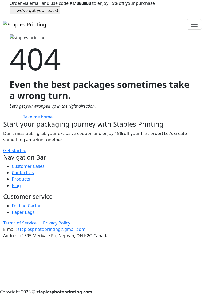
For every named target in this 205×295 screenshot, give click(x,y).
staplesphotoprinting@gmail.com (51, 229)
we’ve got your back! (37, 10)
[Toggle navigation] (194, 24)
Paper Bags (23, 212)
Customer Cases (28, 166)
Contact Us (23, 173)
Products (21, 179)
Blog (16, 185)
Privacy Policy (56, 223)
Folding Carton (27, 206)
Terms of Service (20, 223)
